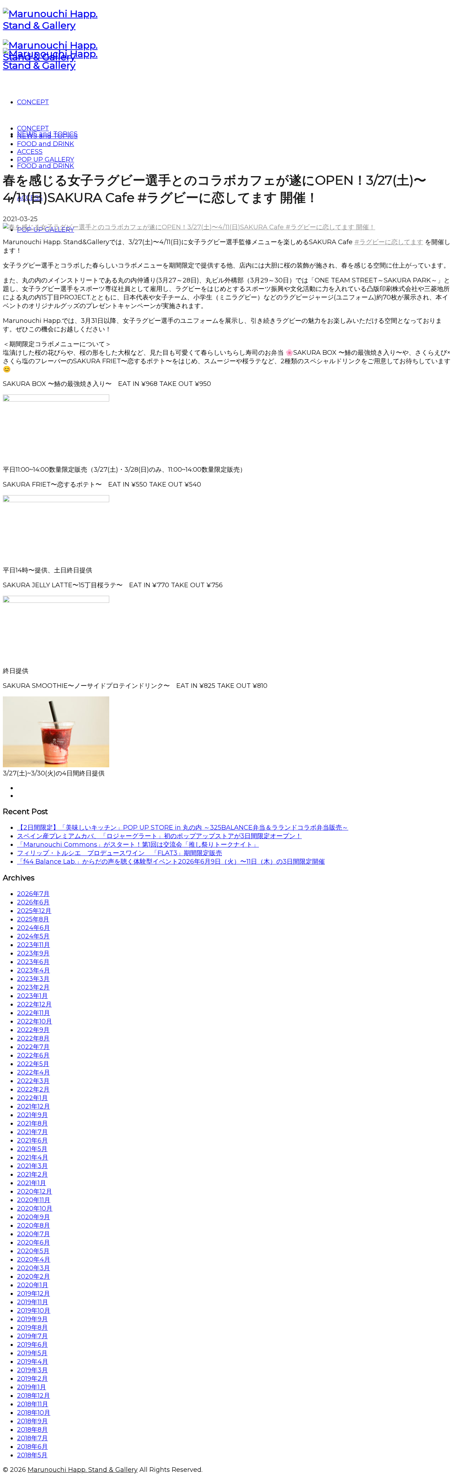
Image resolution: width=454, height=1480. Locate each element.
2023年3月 (33, 979)
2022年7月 (33, 1047)
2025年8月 (33, 919)
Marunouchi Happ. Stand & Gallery (83, 1470)
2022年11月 (33, 1013)
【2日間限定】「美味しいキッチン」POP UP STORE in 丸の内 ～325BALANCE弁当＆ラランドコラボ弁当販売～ (182, 827)
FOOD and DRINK (45, 144)
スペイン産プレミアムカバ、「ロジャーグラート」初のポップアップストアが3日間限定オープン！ (159, 836)
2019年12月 (33, 1293)
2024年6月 (33, 928)
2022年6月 (33, 1055)
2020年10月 (34, 1208)
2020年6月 (33, 1242)
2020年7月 (33, 1234)
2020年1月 (32, 1285)
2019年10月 (33, 1310)
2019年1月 (31, 1387)
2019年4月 (32, 1362)
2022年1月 (32, 1098)
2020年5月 (33, 1251)
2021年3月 (32, 1166)
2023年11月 (33, 945)
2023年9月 (33, 953)
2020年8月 (33, 1225)
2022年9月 (33, 1030)
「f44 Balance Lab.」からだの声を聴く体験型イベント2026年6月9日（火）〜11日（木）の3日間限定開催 (171, 861)
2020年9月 (33, 1217)
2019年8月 (32, 1328)
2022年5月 (33, 1064)
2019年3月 (32, 1370)
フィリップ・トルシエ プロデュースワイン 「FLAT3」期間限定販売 (119, 853)
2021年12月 (33, 1106)
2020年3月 (33, 1268)
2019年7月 (32, 1336)
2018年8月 (32, 1430)
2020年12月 (34, 1191)
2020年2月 (33, 1276)
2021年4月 (32, 1157)
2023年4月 (33, 970)
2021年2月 (32, 1174)
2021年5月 (32, 1149)
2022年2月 (33, 1089)
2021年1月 (31, 1183)
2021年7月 (32, 1132)
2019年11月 (32, 1302)
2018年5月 (32, 1455)
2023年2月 (33, 987)
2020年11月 (33, 1200)
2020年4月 (33, 1259)
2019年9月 (32, 1319)
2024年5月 (33, 936)
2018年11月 (32, 1404)
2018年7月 (32, 1438)
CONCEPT (33, 128)
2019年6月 (32, 1345)
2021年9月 (32, 1115)
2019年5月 (32, 1353)
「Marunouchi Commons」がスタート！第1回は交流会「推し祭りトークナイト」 (138, 844)
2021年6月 (32, 1140)
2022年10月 (34, 1021)
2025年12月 (34, 911)
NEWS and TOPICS (47, 136)
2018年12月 (33, 1396)
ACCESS (30, 152)
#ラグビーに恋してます (388, 242)
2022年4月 (33, 1072)
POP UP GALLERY (45, 159)
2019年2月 (32, 1379)
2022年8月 (33, 1038)
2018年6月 (32, 1447)
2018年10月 (33, 1413)
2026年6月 (33, 902)
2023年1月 (32, 996)
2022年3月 (33, 1081)
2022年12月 (34, 1004)
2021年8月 (32, 1123)
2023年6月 (33, 962)
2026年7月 (33, 894)
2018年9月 (32, 1421)
